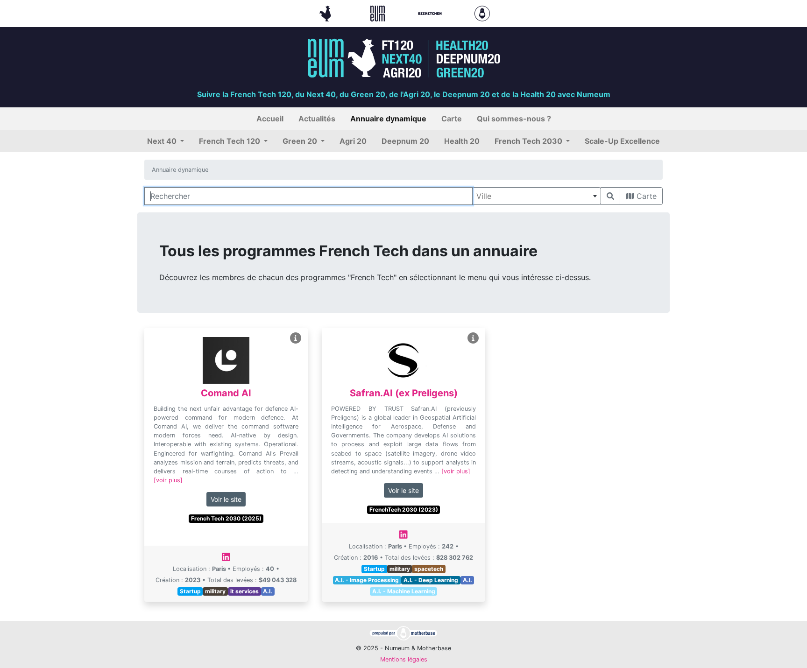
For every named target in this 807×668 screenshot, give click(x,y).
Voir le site (226, 499)
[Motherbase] (482, 12)
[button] (165, 141)
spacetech (428, 568)
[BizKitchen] (431, 12)
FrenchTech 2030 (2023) (403, 509)
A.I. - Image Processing (367, 580)
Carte (645, 196)
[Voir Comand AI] (295, 338)
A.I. (267, 591)
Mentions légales (403, 659)
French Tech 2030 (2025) (226, 518)
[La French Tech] (326, 12)
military (215, 591)
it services (244, 591)
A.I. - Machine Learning (403, 591)
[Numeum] (379, 12)
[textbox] (537, 196)
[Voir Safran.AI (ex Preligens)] (473, 338)
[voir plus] (168, 480)
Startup (190, 591)
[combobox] (536, 196)
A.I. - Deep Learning (431, 580)
